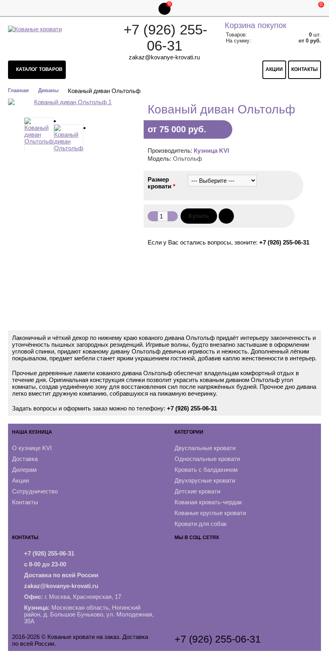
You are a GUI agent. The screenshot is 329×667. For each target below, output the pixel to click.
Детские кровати (197, 491)
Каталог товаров (39, 69)
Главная (18, 90)
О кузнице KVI (32, 448)
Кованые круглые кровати (210, 512)
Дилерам (24, 469)
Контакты (304, 69)
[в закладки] (226, 216)
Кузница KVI (211, 150)
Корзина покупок (255, 25)
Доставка (25, 458)
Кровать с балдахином (206, 469)
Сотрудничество (35, 491)
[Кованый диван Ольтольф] (39, 137)
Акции (274, 69)
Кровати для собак (201, 523)
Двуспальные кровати (205, 448)
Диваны (48, 90)
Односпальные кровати (207, 458)
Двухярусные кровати (205, 480)
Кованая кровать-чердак (208, 502)
